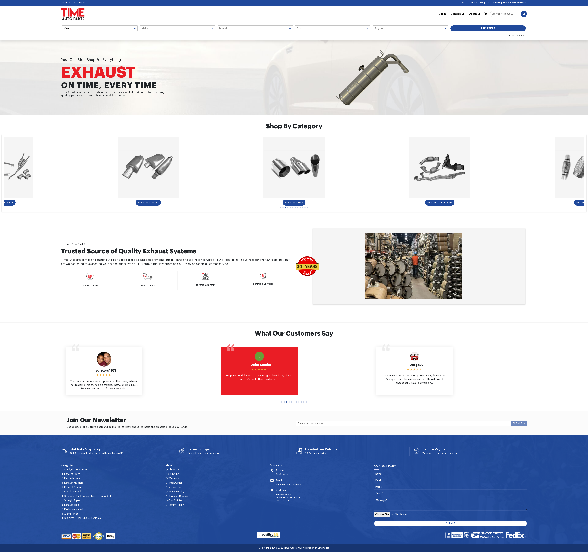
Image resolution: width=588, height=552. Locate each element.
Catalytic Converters (75, 469)
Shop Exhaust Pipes (165, 203)
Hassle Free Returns (514, 3)
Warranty (173, 478)
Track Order (493, 3)
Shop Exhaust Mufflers (19, 203)
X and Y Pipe (71, 514)
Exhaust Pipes (72, 474)
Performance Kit (73, 509)
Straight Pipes (72, 500)
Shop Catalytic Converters (310, 203)
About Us (475, 14)
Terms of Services (178, 496)
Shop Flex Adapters (456, 203)
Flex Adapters (72, 478)
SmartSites (323, 548)
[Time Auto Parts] (73, 14)
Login (442, 14)
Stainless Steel (72, 491)
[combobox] (508, 14)
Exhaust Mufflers (73, 483)
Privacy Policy (176, 491)
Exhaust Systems (73, 487)
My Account (175, 487)
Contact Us (457, 14)
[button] (280, 207)
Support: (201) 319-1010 (75, 3)
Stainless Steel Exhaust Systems (82, 518)
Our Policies (476, 3)
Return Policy (319, 453)
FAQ (464, 3)
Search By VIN (516, 35)
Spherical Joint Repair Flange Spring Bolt (87, 496)
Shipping (173, 474)
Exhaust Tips (71, 505)
